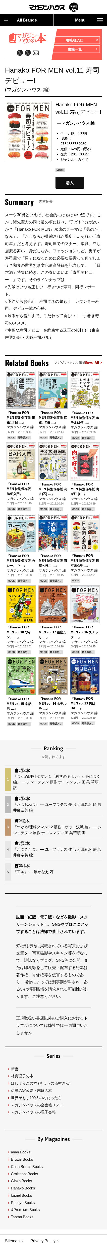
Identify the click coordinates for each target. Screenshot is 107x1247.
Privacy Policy (42, 1241)
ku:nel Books (21, 1195)
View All (92, 363)
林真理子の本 (22, 1076)
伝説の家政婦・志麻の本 (31, 1090)
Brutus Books (22, 1159)
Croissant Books (24, 1174)
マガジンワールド (53, 7)
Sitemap (12, 1241)
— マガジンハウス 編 (76, 123)
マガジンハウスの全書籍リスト (37, 1105)
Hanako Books (23, 1188)
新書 (14, 1069)
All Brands (27, 20)
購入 (70, 183)
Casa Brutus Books (27, 1166)
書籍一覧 (75, 49)
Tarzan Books (22, 1217)
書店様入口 (75, 40)
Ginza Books (21, 1181)
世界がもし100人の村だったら (36, 1098)
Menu (80, 20)
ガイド (83, 159)
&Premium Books (25, 1209)
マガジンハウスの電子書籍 (33, 1112)
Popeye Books (23, 1202)
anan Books (20, 1152)
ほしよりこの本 (40, 1083)
